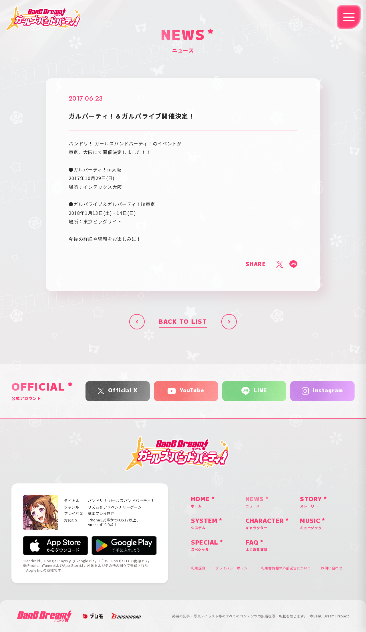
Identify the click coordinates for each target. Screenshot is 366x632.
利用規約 (198, 568)
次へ (229, 321)
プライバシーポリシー (233, 568)
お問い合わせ (331, 568)
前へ (137, 321)
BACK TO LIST (183, 322)
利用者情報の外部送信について (286, 568)
